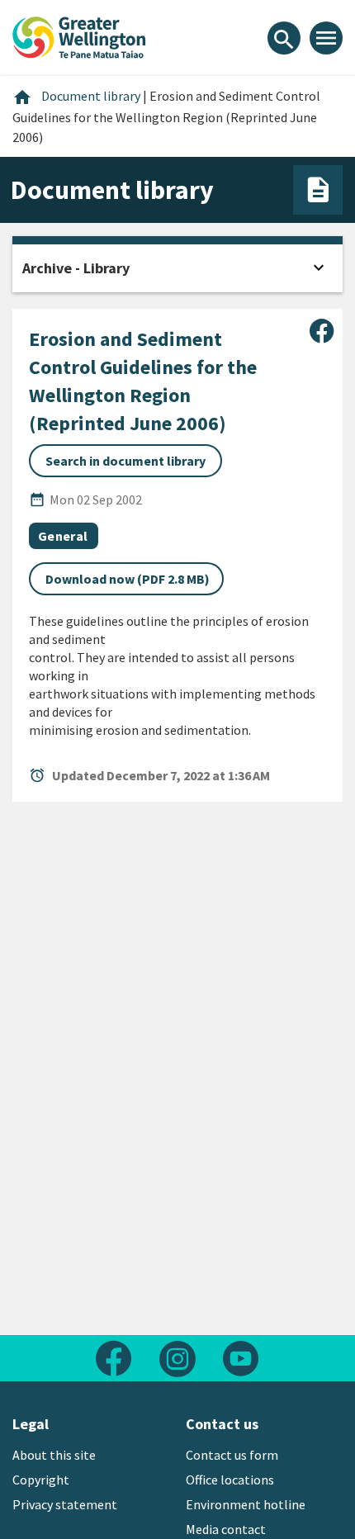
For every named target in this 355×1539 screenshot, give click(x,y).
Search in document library (125, 460)
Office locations (230, 1479)
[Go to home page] (79, 35)
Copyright (40, 1479)
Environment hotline (245, 1504)
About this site (54, 1455)
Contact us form (232, 1455)
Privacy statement (64, 1504)
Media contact (226, 1529)
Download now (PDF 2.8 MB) (127, 579)
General (63, 536)
